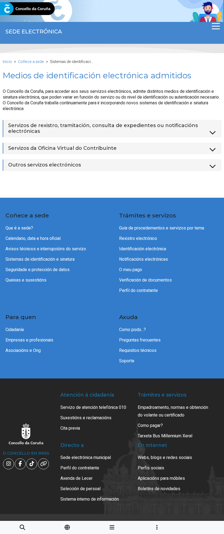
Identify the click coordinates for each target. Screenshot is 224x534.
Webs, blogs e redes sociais (165, 457)
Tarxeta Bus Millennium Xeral (165, 436)
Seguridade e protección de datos (37, 269)
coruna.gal (17, 9)
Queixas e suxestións (25, 280)
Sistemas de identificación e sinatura (40, 259)
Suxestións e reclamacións (85, 418)
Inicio (7, 62)
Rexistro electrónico (138, 238)
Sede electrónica (33, 31)
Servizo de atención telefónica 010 (93, 407)
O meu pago (130, 269)
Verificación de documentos (145, 280)
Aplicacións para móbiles (161, 478)
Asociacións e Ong (23, 350)
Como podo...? (132, 329)
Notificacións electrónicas (143, 259)
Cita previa (70, 428)
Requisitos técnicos (138, 350)
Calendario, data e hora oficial (33, 238)
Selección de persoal (80, 489)
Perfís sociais (151, 468)
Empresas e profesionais (29, 340)
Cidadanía (14, 329)
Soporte (126, 361)
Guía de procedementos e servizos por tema (161, 228)
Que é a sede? (19, 228)
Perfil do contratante (138, 290)
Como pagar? (150, 425)
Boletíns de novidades (159, 489)
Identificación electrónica (142, 249)
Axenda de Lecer (76, 478)
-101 (205, 498)
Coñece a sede (31, 62)
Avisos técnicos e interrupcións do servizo (45, 249)
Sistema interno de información (89, 499)
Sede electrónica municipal (85, 457)
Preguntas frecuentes (140, 340)
